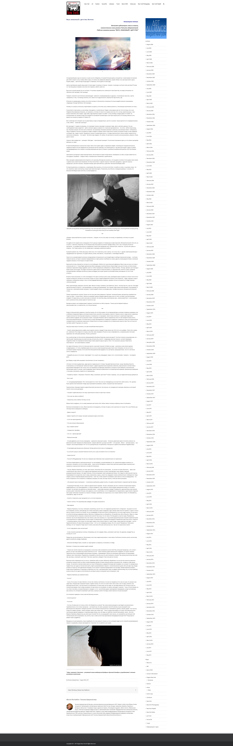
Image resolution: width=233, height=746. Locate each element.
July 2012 (149, 625)
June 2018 (149, 364)
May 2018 (149, 368)
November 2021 (151, 217)
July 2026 (149, 48)
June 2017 (149, 408)
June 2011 (149, 651)
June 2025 (149, 92)
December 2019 (151, 298)
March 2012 (149, 640)
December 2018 (151, 342)
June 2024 (149, 136)
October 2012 (150, 614)
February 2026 (150, 66)
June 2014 (149, 541)
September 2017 (151, 397)
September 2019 (151, 309)
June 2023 (149, 165)
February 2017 (150, 423)
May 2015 (149, 500)
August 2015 (150, 489)
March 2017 (149, 419)
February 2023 (150, 180)
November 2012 (151, 611)
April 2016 (149, 460)
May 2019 (149, 324)
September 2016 (151, 441)
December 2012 (151, 607)
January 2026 (150, 70)
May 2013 (149, 589)
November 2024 (151, 118)
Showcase (150, 680)
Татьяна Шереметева (73, 680)
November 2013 (151, 566)
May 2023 (149, 169)
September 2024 (151, 125)
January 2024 (150, 154)
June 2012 (149, 629)
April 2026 (149, 59)
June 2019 (149, 320)
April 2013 (149, 592)
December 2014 (151, 519)
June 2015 (149, 497)
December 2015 (151, 474)
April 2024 (149, 143)
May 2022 (149, 199)
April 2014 (149, 548)
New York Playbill (151, 708)
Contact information (152, 673)
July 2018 (149, 360)
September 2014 (151, 530)
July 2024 (149, 132)
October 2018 (150, 349)
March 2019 (150, 331)
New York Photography (153, 704)
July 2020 (149, 272)
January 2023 (150, 184)
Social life (149, 719)
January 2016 (150, 471)
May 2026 (149, 55)
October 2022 (150, 195)
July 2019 (149, 316)
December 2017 (151, 386)
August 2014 (150, 533)
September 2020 (151, 265)
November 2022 (151, 191)
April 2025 (149, 99)
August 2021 (150, 224)
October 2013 (150, 570)
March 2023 (149, 177)
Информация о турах (152, 727)
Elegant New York (151, 677)
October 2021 (150, 221)
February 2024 (150, 151)
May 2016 (149, 456)
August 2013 (150, 577)
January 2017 (150, 427)
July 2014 (149, 537)
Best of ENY (150, 670)
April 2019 (149, 327)
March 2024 (150, 147)
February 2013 (150, 600)
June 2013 (149, 585)
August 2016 (150, 445)
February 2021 (150, 246)
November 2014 (151, 522)
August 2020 (150, 268)
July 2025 (149, 88)
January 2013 (150, 603)
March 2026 (150, 62)
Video (149, 690)
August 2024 (150, 129)
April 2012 (149, 636)
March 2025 (150, 103)
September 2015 (151, 486)
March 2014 (150, 552)
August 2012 (150, 622)
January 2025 (150, 110)
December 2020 (151, 254)
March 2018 (150, 375)
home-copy (150, 694)
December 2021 (151, 213)
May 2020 (149, 280)
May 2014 (149, 544)
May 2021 (149, 235)
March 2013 (149, 596)
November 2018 (151, 346)
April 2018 (149, 371)
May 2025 (149, 96)
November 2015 (151, 478)
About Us (149, 662)
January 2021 (150, 250)
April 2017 (149, 416)
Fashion (149, 683)
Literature (149, 697)
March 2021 (149, 243)
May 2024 (149, 140)
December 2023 (151, 158)
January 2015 (150, 515)
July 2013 (149, 581)
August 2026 (150, 44)
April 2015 (149, 504)
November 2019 (151, 302)
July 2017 (149, 405)
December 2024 (151, 114)
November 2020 (151, 257)
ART (148, 666)
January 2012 (150, 644)
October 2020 (150, 261)
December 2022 (151, 188)
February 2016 (150, 467)
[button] (163, 4)
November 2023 (151, 162)
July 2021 (149, 228)
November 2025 (151, 77)
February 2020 (150, 291)
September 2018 (151, 353)
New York (149, 701)
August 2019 (150, 313)
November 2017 (151, 390)
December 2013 (151, 563)
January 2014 (150, 559)
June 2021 (149, 232)
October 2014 (150, 526)
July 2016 (149, 449)
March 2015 (150, 508)
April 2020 (149, 283)
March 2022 (149, 202)
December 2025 (151, 74)
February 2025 (150, 107)
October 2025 (150, 81)
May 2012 (149, 633)
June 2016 (149, 452)
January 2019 (150, 338)
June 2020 (149, 276)
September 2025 (151, 85)
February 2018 (150, 379)
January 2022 (150, 210)
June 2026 (149, 51)
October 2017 (150, 394)
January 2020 (150, 294)
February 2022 (150, 206)
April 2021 (149, 239)
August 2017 (150, 401)
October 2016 (150, 438)
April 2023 (149, 173)
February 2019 (150, 335)
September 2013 (151, 574)
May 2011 (149, 655)
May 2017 (149, 412)
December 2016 (151, 430)
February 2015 (150, 511)
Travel (148, 723)
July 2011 (149, 647)
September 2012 (151, 618)
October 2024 (150, 121)
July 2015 (149, 493)
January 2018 (150, 383)
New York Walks (151, 712)
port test (149, 716)
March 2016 (150, 463)
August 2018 (150, 357)
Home (148, 687)
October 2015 (150, 482)
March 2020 (150, 287)
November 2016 (151, 434)
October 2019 (150, 305)
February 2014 (150, 555)
